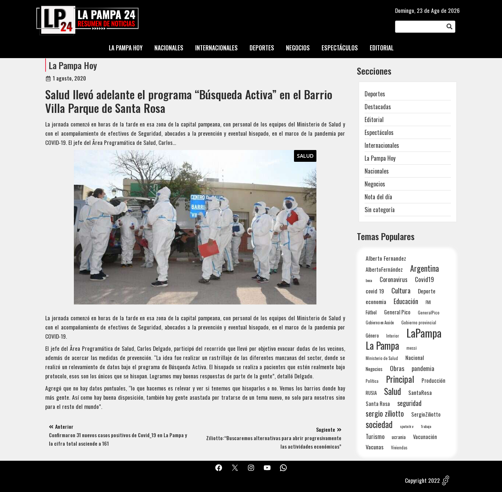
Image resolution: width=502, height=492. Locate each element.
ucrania (399, 437)
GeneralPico (429, 312)
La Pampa (382, 345)
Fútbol (371, 312)
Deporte (426, 291)
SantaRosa (420, 392)
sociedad (379, 424)
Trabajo (426, 426)
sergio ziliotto (385, 413)
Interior (392, 335)
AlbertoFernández (384, 269)
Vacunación (425, 437)
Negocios (375, 183)
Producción (433, 380)
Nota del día (378, 196)
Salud (305, 155)
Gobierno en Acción (380, 322)
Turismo (375, 436)
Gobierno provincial (418, 322)
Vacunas (375, 447)
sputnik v (406, 426)
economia (376, 301)
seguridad (409, 403)
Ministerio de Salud (382, 358)
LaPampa (423, 332)
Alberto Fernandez (386, 258)
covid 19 (375, 290)
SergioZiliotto (426, 414)
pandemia (423, 368)
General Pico (397, 312)
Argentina (424, 268)
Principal (400, 379)
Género (372, 335)
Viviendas (399, 447)
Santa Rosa (378, 403)
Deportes (375, 93)
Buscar (449, 27)
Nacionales (377, 171)
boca (369, 280)
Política (372, 381)
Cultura (400, 290)
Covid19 (424, 279)
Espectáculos (379, 132)
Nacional (414, 357)
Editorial (374, 119)
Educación (406, 301)
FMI (428, 302)
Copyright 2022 (422, 480)
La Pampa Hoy (73, 65)
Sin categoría (380, 209)
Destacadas (378, 106)
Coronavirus (394, 279)
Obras (397, 368)
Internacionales (382, 145)
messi (411, 348)
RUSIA (371, 392)
